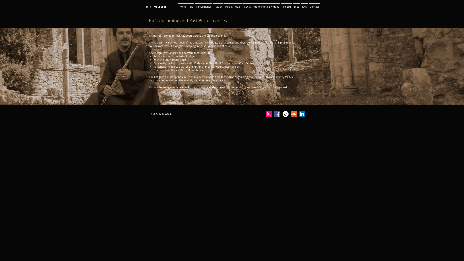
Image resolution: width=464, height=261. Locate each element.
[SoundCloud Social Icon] (294, 114)
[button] (203, 6)
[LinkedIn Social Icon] (302, 114)
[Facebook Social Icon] (277, 114)
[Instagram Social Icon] (269, 114)
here (220, 80)
